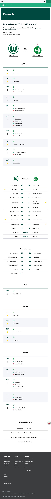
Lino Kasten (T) (13, 253)
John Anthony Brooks (12, 261)
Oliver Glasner (15, 232)
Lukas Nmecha (18, 123)
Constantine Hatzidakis (31, 437)
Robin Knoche (15, 193)
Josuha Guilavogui (13, 265)
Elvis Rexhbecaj (15, 207)
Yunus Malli (18, 119)
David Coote (29, 441)
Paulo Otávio (16, 100)
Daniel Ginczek (18, 125)
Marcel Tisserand (14, 197)
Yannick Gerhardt (14, 211)
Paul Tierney (16, 34)
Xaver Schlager (18, 121)
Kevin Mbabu (16, 81)
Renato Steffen (16, 163)
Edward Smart (29, 432)
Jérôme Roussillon (19, 152)
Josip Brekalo (15, 228)
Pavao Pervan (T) (15, 185)
